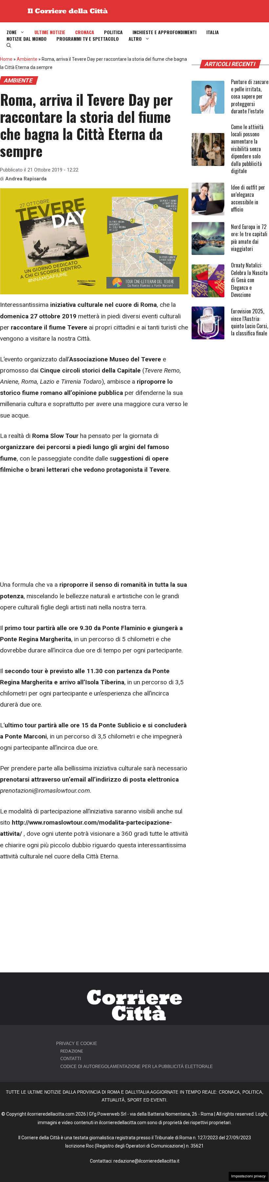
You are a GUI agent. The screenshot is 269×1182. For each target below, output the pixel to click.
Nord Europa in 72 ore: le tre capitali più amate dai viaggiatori (249, 238)
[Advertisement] (94, 531)
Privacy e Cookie (76, 1043)
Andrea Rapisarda (26, 179)
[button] (9, 45)
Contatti (70, 1058)
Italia (212, 32)
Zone (12, 32)
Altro (135, 38)
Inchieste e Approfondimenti (165, 32)
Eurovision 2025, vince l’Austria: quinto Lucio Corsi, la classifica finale (249, 322)
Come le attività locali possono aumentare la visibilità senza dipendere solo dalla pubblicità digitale (247, 149)
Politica (113, 32)
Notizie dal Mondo (27, 38)
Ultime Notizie (49, 32)
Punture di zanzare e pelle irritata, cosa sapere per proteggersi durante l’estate (249, 96)
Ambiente (27, 59)
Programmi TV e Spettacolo (87, 38)
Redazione (71, 1051)
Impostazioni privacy (248, 1176)
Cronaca (84, 32)
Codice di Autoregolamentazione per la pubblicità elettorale (136, 1066)
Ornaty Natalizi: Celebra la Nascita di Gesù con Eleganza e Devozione (249, 280)
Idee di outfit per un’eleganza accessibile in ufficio (248, 198)
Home (6, 59)
